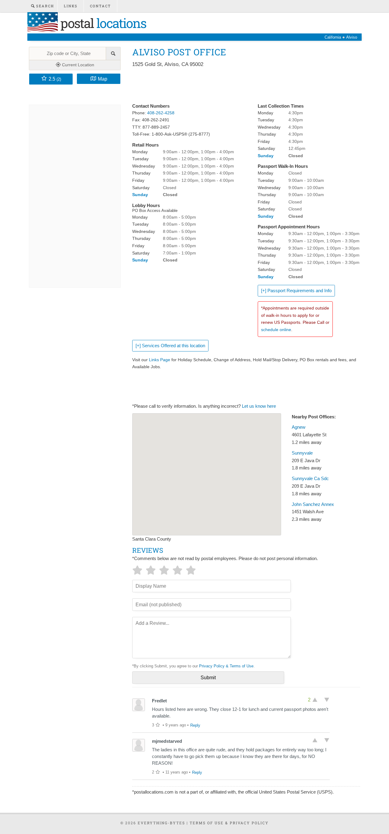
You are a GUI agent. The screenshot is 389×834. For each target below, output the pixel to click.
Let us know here (259, 406)
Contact (100, 6)
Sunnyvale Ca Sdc (310, 478)
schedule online (276, 329)
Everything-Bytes (161, 822)
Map (102, 78)
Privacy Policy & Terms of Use (226, 666)
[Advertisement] (242, 85)
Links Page (159, 359)
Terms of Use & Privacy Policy (229, 822)
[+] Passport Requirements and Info (296, 290)
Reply (195, 725)
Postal (102, 23)
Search (44, 6)
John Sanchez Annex (313, 504)
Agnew (298, 427)
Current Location (77, 64)
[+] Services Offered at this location (170, 345)
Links (70, 6)
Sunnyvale (302, 453)
